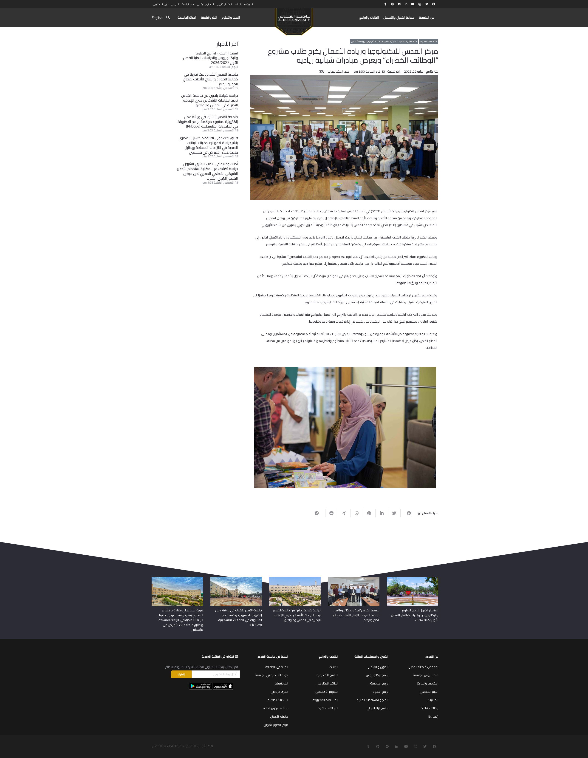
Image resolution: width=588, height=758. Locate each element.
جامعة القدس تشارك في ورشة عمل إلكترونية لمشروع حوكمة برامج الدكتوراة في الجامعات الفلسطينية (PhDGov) (208, 121)
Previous (443, 426)
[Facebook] (433, 4)
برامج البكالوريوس (377, 675)
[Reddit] (399, 4)
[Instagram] (420, 4)
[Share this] (406, 513)
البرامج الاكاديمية (327, 675)
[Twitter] (427, 4)
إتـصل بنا (433, 716)
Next (247, 426)
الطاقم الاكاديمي (327, 683)
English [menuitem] (157, 17)
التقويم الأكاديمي (326, 691)
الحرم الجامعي (429, 691)
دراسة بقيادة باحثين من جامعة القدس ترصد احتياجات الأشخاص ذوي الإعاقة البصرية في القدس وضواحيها (209, 100)
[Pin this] (369, 513)
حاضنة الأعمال (279, 716)
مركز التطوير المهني (275, 724)
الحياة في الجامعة (276, 667)
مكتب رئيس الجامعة (425, 675)
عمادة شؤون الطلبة (275, 708)
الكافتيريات (281, 683)
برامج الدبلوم (380, 691)
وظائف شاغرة (429, 708)
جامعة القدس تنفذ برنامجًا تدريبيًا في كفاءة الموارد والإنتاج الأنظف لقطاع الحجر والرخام (210, 79)
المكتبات (433, 700)
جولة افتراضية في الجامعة (271, 675)
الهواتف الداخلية (328, 708)
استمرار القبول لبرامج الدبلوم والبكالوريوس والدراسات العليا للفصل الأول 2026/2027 (210, 58)
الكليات (333, 667)
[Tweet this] (394, 513)
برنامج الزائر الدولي (377, 708)
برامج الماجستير (378, 683)
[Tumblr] (385, 4)
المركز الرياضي (279, 691)
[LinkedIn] (406, 4)
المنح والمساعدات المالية (372, 700)
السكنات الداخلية (278, 700)
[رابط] (294, 20)
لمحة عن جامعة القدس (423, 667)
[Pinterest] (392, 4)
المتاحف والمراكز (427, 683)
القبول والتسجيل (378, 667)
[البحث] (168, 17)
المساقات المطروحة (325, 700)
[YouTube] (413, 4)
